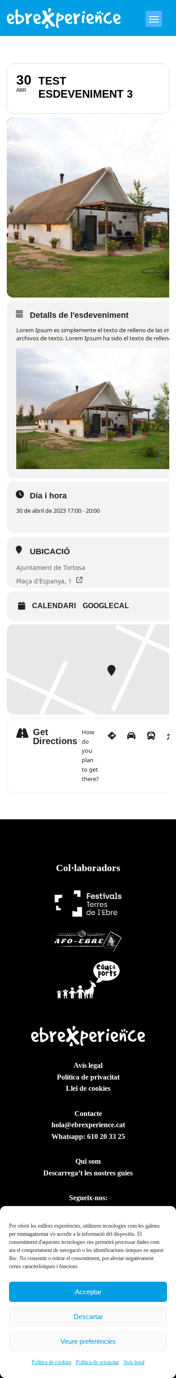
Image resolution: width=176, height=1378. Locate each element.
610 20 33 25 (106, 1136)
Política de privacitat (97, 1362)
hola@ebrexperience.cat (88, 1125)
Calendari (54, 606)
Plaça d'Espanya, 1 (44, 581)
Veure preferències (88, 1341)
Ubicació (50, 551)
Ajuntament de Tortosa (50, 567)
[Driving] (131, 755)
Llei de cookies (88, 1088)
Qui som (88, 1161)
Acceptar (88, 1292)
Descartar (88, 1316)
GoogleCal (106, 606)
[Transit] (151, 755)
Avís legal (133, 1362)
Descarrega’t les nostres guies (88, 1173)
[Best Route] (111, 755)
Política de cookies (51, 1362)
